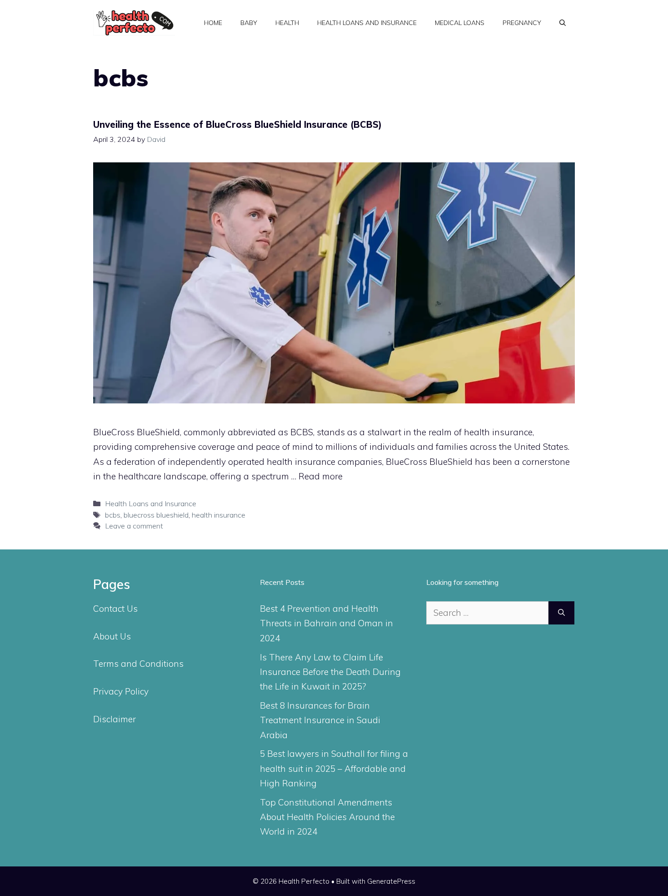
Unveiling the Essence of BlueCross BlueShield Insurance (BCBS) (237, 124)
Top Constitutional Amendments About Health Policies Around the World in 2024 (327, 817)
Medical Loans (459, 23)
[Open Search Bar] (562, 22)
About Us (112, 636)
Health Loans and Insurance (367, 23)
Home (213, 23)
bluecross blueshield (156, 514)
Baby (248, 23)
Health (287, 23)
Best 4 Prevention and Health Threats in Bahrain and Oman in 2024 (326, 623)
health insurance (218, 514)
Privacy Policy (121, 691)
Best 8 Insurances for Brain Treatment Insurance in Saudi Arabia (320, 720)
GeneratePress (391, 881)
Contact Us (115, 608)
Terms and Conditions (138, 663)
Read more (321, 476)
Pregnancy (522, 23)
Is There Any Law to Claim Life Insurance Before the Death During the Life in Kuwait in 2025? (330, 672)
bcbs (112, 514)
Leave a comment (134, 525)
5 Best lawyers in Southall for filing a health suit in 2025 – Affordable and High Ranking (334, 768)
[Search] (561, 612)
